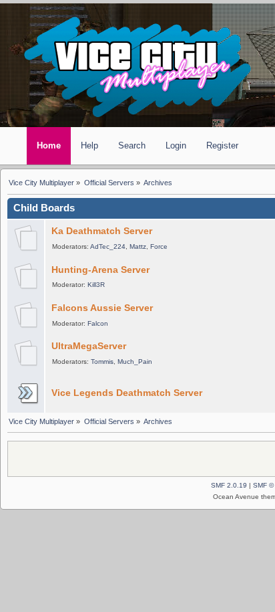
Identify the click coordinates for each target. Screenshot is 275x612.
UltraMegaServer (88, 346)
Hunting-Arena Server (100, 270)
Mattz (137, 246)
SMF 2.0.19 (229, 485)
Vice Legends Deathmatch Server (126, 393)
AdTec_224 (107, 246)
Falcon (97, 323)
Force (159, 246)
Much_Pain (134, 361)
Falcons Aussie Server (102, 308)
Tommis (102, 361)
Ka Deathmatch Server (101, 231)
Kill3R (96, 284)
